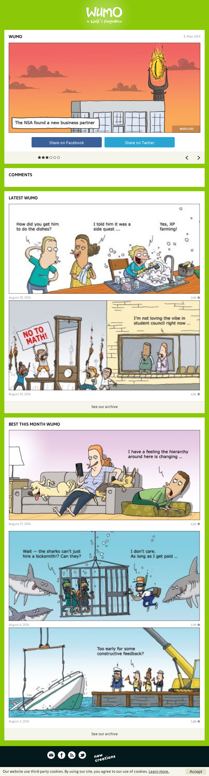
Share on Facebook (66, 142)
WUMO (15, 36)
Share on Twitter (139, 142)
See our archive (104, 406)
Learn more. (159, 771)
